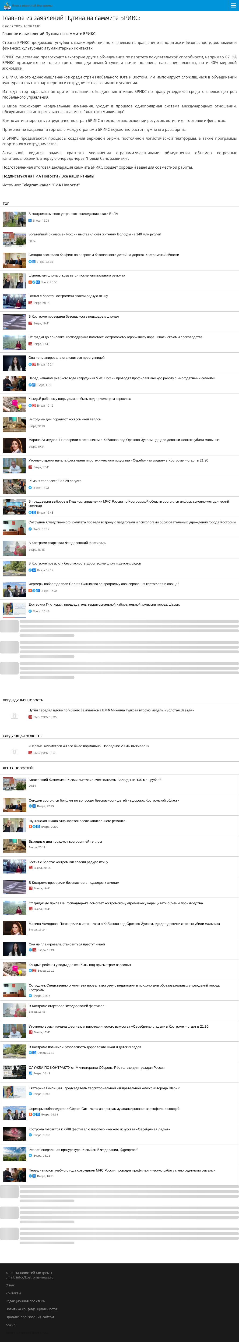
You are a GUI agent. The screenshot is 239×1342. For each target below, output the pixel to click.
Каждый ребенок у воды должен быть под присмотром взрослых (79, 399)
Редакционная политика (25, 1301)
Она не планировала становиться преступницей (66, 357)
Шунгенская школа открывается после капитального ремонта (76, 275)
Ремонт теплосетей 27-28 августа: (55, 481)
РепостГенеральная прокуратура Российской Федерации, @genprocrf (83, 1150)
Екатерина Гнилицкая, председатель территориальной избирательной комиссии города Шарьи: (104, 604)
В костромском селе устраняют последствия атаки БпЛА (73, 214)
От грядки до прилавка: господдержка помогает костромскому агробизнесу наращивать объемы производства (115, 337)
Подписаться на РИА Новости (30, 176)
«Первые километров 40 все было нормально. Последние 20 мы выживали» (88, 746)
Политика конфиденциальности (31, 1309)
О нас (10, 1285)
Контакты (13, 1293)
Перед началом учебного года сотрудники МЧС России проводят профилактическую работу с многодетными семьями (121, 378)
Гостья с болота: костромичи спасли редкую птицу (68, 296)
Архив (10, 1325)
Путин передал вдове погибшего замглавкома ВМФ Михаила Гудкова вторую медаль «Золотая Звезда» (111, 710)
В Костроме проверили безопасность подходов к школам (73, 316)
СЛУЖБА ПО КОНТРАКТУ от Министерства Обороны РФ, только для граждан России (97, 1067)
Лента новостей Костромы (27, 1333)
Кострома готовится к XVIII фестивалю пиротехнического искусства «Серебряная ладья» (99, 1129)
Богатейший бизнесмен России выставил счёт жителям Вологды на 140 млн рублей (94, 234)
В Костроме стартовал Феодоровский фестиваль (67, 543)
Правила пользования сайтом (30, 1317)
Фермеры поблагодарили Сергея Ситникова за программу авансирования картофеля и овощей (103, 584)
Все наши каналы (77, 176)
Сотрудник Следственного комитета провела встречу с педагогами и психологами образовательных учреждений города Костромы (132, 522)
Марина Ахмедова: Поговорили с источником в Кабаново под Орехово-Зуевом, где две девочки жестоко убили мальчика (124, 440)
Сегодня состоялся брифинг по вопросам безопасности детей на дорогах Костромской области (103, 255)
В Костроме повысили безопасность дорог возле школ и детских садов (84, 563)
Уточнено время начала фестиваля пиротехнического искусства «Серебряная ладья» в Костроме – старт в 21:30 (118, 460)
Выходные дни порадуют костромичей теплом (65, 419)
